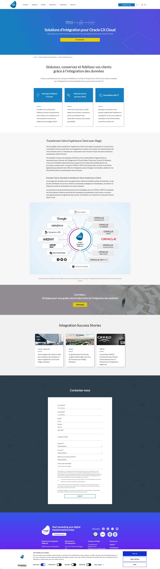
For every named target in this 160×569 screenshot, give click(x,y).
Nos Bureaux (92, 546)
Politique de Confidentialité (97, 548)
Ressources (113, 541)
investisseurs (114, 548)
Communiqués (92, 544)
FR (145, 5)
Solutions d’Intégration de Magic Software (48, 57)
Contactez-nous (126, 5)
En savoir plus (80, 40)
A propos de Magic (94, 541)
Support (112, 544)
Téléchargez (80, 305)
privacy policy (77, 479)
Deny (134, 564)
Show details (98, 564)
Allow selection (134, 559)
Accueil (35, 57)
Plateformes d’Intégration (50, 546)
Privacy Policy (72, 487)
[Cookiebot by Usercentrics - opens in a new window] (22, 566)
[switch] (59, 564)
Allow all (134, 553)
